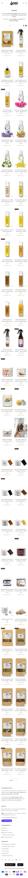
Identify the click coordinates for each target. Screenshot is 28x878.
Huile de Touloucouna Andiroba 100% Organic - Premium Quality (7, 320)
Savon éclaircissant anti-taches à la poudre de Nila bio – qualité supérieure (20, 470)
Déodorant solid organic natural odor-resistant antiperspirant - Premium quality (7, 440)
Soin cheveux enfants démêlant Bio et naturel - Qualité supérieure (21, 51)
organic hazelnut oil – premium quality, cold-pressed (7, 230)
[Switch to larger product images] (23, 25)
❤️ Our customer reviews (6, 837)
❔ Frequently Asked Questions (8, 835)
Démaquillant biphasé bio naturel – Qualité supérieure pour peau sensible (21, 320)
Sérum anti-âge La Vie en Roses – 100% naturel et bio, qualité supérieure (21, 81)
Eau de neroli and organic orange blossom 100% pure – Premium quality (7, 170)
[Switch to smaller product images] (26, 25)
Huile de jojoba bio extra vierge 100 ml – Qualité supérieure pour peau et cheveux (21, 230)
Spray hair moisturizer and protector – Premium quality (21, 350)
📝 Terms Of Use (5, 851)
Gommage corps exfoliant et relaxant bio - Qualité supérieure (21, 560)
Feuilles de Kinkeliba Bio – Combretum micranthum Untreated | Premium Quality (21, 679)
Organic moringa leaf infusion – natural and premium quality (20, 649)
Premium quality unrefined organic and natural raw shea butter (21, 380)
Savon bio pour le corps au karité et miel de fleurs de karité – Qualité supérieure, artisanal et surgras (7, 530)
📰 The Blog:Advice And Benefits (8, 844)
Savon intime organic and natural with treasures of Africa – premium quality (20, 440)
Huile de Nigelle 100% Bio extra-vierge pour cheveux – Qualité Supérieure (21, 290)
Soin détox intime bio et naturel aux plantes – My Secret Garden (7, 649)
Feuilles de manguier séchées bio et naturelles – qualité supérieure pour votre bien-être (7, 679)
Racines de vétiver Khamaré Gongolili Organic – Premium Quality (7, 51)
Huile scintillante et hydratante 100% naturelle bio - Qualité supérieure (20, 260)
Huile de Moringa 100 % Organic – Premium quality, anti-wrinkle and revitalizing (7, 290)
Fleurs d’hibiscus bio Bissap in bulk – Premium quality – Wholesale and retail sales (20, 769)
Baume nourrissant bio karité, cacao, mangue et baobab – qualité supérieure (7, 410)
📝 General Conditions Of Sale (7, 846)
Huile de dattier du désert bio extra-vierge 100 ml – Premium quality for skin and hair (21, 200)
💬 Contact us (4, 828)
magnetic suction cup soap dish (7, 620)
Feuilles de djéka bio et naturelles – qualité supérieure (20, 709)
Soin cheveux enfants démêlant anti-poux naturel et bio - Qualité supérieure (7, 350)
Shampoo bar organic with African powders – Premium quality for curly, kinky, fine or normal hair (7, 560)
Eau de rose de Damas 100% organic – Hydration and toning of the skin (21, 110)
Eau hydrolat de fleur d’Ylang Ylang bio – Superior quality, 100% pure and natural (21, 170)
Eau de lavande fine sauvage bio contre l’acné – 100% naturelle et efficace (7, 140)
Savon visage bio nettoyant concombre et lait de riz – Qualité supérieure (21, 500)
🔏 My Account (4, 830)
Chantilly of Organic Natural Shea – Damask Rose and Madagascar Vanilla (7, 380)
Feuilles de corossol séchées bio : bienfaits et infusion (7, 709)
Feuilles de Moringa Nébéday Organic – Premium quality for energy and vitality (20, 739)
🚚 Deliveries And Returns (7, 832)
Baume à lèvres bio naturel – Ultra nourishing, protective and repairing (21, 410)
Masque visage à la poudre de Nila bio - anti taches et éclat (7, 590)
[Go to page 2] (16, 778)
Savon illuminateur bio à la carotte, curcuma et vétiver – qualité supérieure (7, 470)
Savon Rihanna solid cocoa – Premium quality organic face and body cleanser (7, 500)
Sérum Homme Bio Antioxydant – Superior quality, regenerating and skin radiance (7, 110)
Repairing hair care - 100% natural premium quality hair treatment (7, 200)
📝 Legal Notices (4, 848)
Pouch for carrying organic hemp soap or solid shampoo (21, 620)
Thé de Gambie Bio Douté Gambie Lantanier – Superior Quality (7, 739)
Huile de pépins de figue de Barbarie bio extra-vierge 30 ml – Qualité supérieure (7, 81)
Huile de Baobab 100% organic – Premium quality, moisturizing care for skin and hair (7, 260)
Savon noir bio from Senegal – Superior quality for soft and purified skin (20, 590)
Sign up (14, 873)
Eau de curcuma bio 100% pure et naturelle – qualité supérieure (20, 140)
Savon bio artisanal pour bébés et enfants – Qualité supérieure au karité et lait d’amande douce (20, 530)
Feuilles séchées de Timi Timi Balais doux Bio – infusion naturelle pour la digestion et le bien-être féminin (7, 769)
